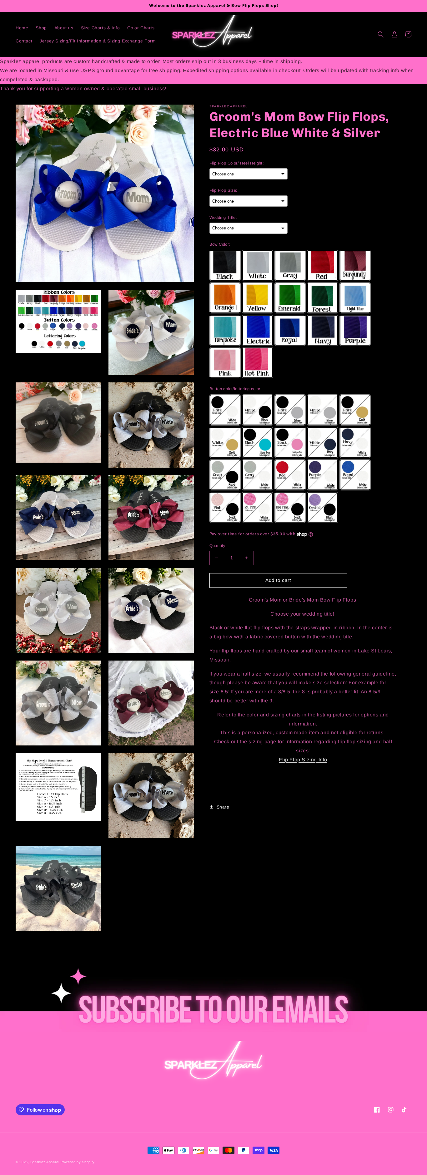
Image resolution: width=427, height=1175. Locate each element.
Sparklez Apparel (44, 1162)
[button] (381, 34)
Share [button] (223, 806)
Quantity (217, 545)
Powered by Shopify (78, 1162)
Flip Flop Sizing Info (303, 759)
